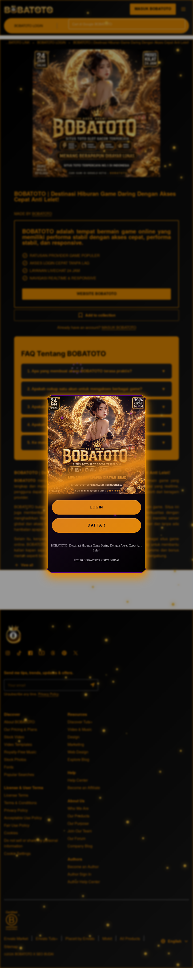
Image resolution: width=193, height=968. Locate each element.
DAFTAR (96, 525)
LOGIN (96, 507)
